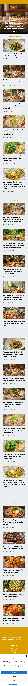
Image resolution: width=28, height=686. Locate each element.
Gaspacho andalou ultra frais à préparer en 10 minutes (13, 619)
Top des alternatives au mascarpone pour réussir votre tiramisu (14, 81)
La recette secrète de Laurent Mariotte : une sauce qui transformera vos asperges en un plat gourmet (14, 185)
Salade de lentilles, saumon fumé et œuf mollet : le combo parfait (13, 522)
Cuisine (14, 652)
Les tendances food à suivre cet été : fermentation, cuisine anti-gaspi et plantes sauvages (13, 245)
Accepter (14, 672)
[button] (26, 656)
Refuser (14, 676)
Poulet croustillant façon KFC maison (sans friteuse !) (13, 571)
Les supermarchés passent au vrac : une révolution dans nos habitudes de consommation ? (13, 219)
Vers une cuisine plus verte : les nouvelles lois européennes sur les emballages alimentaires (13, 297)
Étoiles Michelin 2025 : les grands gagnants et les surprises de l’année (12, 271)
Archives (14, 650)
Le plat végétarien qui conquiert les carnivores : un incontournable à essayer (14, 132)
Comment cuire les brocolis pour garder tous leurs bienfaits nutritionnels (14, 158)
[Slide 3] (16, 31)
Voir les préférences (14, 680)
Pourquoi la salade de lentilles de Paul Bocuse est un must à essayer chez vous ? (13, 56)
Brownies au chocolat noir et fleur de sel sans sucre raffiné (13, 547)
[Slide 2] (14, 31)
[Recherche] (25, 1)
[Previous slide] (7, 19)
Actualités (14, 648)
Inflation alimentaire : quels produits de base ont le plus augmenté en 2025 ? (14, 323)
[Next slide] (20, 19)
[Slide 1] (11, 31)
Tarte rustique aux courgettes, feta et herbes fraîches (13, 595)
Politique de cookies (13, 684)
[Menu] (2, 2)
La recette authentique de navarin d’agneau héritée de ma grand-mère (14, 106)
